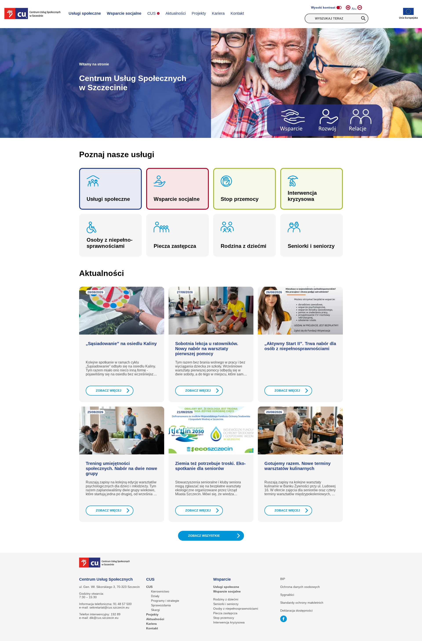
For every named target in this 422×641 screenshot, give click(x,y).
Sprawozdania (161, 605)
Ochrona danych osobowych (300, 587)
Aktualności (176, 13)
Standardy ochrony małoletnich (301, 602)
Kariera (218, 13)
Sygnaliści (287, 594)
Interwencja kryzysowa (229, 622)
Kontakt (237, 13)
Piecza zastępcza (225, 613)
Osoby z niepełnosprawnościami (235, 608)
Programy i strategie (165, 600)
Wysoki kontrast (323, 7)
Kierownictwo (160, 591)
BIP (282, 579)
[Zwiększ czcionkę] (348, 7)
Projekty (199, 13)
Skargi (155, 610)
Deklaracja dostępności (296, 610)
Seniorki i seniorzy (225, 604)
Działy (155, 596)
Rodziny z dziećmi (225, 599)
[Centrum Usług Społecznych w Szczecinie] (32, 14)
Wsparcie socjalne (124, 13)
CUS (151, 13)
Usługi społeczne (85, 13)
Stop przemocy (223, 617)
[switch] (339, 7)
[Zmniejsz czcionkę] (359, 7)
